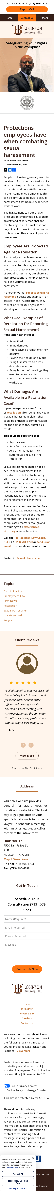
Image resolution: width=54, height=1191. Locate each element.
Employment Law (14, 596)
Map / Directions (16, 859)
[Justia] (38, 1159)
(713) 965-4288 (20, 868)
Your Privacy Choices (24, 1086)
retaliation (14, 412)
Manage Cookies (36, 1090)
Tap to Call (27, 9)
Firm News (10, 601)
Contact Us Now (27, 969)
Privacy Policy (27, 1013)
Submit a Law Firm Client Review (27, 768)
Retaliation (10, 605)
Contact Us (27, 17)
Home (9, 17)
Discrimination (13, 591)
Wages (8, 620)
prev (23, 747)
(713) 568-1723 (24, 864)
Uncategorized (13, 615)
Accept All (18, 1174)
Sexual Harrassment (30, 558)
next (31, 747)
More (45, 17)
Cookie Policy (14, 1090)
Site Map (27, 1018)
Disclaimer (27, 1008)
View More (27, 755)
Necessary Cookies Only (18, 1181)
